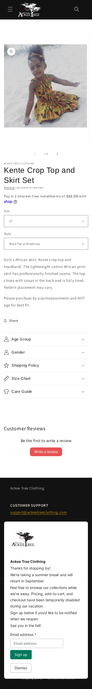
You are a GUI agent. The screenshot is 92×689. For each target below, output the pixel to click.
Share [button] (13, 320)
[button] (10, 9)
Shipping (9, 187)
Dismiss (21, 668)
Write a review (46, 451)
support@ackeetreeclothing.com (38, 512)
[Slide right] (57, 153)
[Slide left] (34, 153)
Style (7, 234)
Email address (23, 634)
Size (7, 211)
